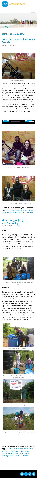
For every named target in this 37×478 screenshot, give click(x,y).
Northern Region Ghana (10, 453)
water (17, 456)
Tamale (12, 456)
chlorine (17, 449)
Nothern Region (24, 453)
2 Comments (28, 212)
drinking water (14, 451)
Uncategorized (28, 208)
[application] (18, 122)
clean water (11, 210)
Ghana (18, 210)
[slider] (31, 121)
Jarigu (12, 446)
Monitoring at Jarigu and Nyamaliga (13, 221)
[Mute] (28, 121)
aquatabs (10, 449)
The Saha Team (15, 208)
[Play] (6, 121)
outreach (15, 212)
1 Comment (25, 456)
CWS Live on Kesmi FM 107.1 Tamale (18, 41)
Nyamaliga (30, 446)
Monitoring (21, 446)
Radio (21, 212)
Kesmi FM (24, 210)
